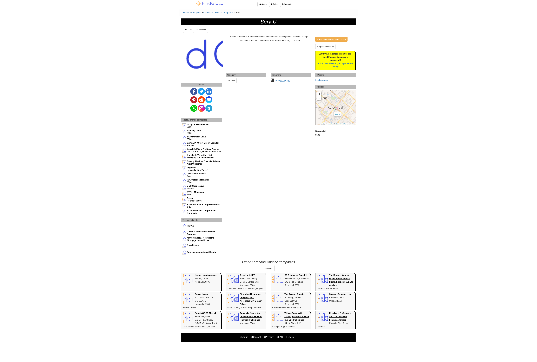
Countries (287, 4)
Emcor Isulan (201, 294)
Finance (231, 80)
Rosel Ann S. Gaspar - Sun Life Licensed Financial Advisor (340, 316)
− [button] (319, 98)
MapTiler (331, 124)
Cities (274, 4)
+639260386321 (282, 81)
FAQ (280, 337)
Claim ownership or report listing (331, 39)
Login (291, 337)
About (244, 337)
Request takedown (325, 46)
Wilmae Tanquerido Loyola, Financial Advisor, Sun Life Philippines (296, 316)
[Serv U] (336, 108)
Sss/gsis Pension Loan (340, 294)
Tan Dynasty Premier (294, 294)
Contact (256, 337)
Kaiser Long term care (206, 275)
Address (189, 29)
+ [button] (319, 94)
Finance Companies (224, 12)
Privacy (269, 337)
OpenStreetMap (341, 124)
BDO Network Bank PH (295, 275)
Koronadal (208, 12)
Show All (268, 268)
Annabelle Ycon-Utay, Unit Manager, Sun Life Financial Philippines (251, 316)
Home (264, 4)
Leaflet (323, 124)
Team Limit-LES (247, 275)
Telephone (202, 29)
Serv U (337, 114)
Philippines (196, 12)
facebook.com (321, 80)
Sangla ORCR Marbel (205, 313)
